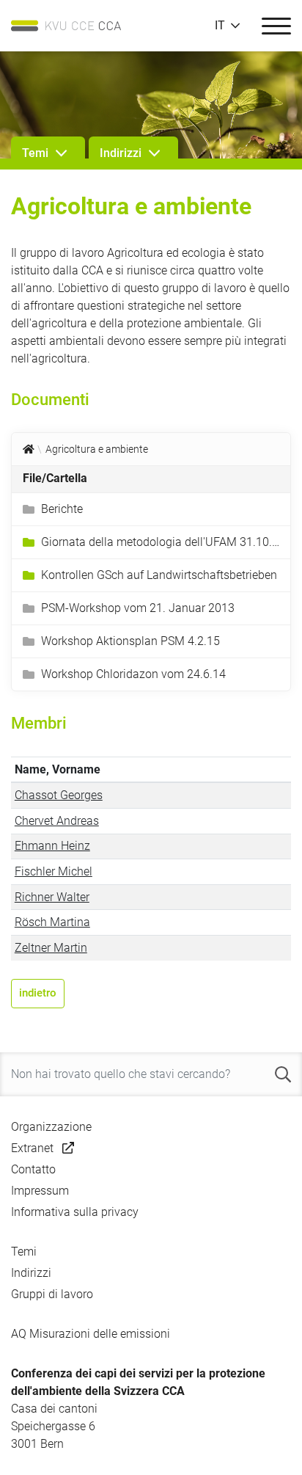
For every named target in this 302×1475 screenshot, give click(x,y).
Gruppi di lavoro (52, 1294)
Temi (24, 1252)
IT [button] (220, 26)
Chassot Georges (59, 795)
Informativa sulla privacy (75, 1212)
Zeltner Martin (51, 948)
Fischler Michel (53, 871)
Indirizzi (31, 1273)
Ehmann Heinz (52, 846)
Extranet (32, 1148)
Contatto (33, 1169)
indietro (37, 992)
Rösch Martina (52, 922)
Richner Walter (52, 897)
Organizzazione (51, 1127)
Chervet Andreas (57, 821)
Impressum (40, 1191)
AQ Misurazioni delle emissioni (90, 1334)
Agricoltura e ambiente (96, 449)
